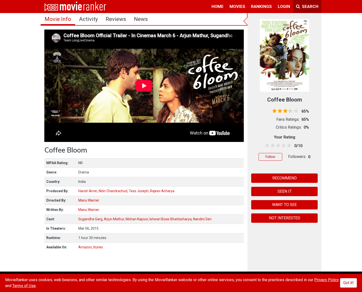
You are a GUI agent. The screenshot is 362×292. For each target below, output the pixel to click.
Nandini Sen (202, 219)
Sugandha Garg (90, 219)
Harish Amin (87, 191)
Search (309, 6)
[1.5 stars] (272, 145)
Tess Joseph (138, 191)
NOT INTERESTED (284, 218)
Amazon (85, 247)
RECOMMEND (284, 178)
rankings (261, 6)
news (141, 19)
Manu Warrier (88, 200)
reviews (116, 19)
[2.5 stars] (277, 145)
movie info (58, 19)
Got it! (348, 282)
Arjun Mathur (114, 219)
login (284, 6)
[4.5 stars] (288, 145)
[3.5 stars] (283, 145)
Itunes (98, 247)
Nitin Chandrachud (113, 191)
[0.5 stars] (266, 145)
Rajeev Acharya (162, 191)
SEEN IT (285, 191)
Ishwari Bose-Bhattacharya (170, 219)
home (218, 6)
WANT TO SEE (284, 204)
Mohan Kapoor (137, 219)
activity (88, 19)
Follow (270, 157)
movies (237, 6)
